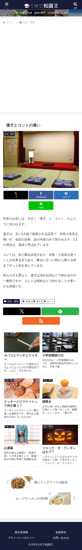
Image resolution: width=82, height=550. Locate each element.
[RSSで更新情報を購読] (41, 321)
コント (50, 301)
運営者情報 (21, 532)
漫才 (38, 301)
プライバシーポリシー (21, 537)
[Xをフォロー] (22, 311)
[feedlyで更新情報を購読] (60, 311)
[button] (74, 485)
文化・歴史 (13, 301)
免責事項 (60, 532)
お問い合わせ (61, 537)
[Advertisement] (41, 68)
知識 (28, 301)
